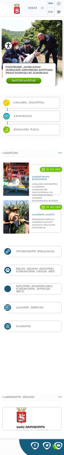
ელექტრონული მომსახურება (35, 251)
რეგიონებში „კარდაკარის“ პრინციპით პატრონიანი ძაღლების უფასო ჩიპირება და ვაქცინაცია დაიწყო (29, 71)
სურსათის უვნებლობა (28, 102)
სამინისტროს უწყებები (19, 397)
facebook (35, 445)
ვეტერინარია (22, 116)
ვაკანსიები (23, 326)
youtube (58, 445)
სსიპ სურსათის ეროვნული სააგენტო (11, 8)
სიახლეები (11, 153)
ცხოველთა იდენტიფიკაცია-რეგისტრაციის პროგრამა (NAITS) (34, 289)
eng (50, 12)
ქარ (50, 3)
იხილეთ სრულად (24, 80)
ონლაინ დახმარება (59, 4)
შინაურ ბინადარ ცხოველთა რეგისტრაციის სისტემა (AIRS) (35, 270)
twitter (47, 445)
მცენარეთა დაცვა (26, 129)
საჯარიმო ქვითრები (29, 307)
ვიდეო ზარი (59, 12)
